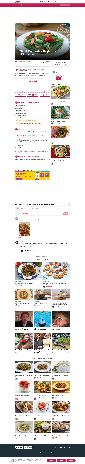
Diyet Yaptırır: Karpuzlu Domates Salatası (42, 416)
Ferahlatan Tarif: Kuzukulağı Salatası (24, 283)
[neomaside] (16, 242)
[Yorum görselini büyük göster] (44, 228)
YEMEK (16, 61)
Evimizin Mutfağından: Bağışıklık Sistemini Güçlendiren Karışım (60, 304)
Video (30, 1)
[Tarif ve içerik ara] (58, 1)
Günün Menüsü (36, 1)
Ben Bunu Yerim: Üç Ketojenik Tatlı (42, 303)
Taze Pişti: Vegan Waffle (58, 395)
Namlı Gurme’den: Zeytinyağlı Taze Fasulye (23, 376)
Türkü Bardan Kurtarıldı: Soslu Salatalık (41, 436)
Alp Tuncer (58, 71)
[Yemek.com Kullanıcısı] (16, 218)
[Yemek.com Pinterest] (69, 447)
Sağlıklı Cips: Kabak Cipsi (21, 435)
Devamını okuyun (59, 76)
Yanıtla (20, 237)
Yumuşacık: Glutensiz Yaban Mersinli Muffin (22, 416)
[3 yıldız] (59, 65)
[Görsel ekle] (67, 209)
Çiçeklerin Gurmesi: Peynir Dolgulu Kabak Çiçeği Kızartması (60, 416)
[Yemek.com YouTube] (61, 447)
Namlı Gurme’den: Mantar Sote (41, 375)
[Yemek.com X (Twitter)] (64, 447)
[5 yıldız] (63, 65)
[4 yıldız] (61, 65)
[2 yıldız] (57, 65)
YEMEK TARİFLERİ (22, 61)
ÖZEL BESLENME (54, 159)
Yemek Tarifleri (25, 1)
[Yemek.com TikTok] (58, 447)
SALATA (52, 100)
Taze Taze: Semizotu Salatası (58, 121)
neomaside (21, 241)
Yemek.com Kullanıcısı (24, 218)
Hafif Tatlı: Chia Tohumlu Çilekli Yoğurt (22, 396)
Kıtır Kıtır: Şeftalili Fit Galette (22, 303)
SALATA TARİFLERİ (30, 61)
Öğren (43, 1)
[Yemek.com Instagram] (55, 447)
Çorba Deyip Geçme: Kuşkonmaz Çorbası (60, 376)
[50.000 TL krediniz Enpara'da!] (32, 175)
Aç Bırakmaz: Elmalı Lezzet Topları (60, 435)
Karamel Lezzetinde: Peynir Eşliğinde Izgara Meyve (40, 396)
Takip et (58, 78)
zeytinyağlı (17, 75)
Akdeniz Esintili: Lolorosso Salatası (59, 141)
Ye (40, 1)
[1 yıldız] (55, 65)
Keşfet (47, 1)
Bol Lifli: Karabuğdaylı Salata (58, 101)
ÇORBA (53, 373)
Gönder (65, 213)
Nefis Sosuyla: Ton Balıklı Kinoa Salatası (58, 161)
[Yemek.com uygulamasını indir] (19, 447)
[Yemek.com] (18, 2)
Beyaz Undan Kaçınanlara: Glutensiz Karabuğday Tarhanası (55, 284)
